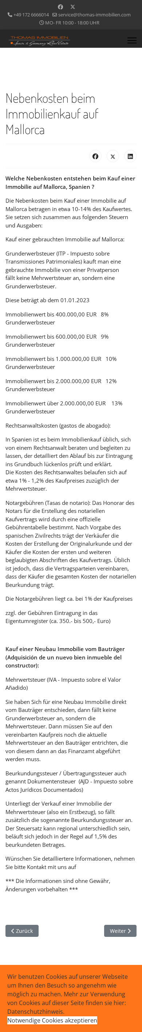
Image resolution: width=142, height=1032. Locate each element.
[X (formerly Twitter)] (113, 156)
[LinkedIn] (130, 156)
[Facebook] (60, 6)
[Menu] (132, 40)
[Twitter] (72, 6)
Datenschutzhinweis (35, 1012)
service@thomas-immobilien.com (94, 15)
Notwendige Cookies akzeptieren (52, 1020)
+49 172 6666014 (31, 15)
